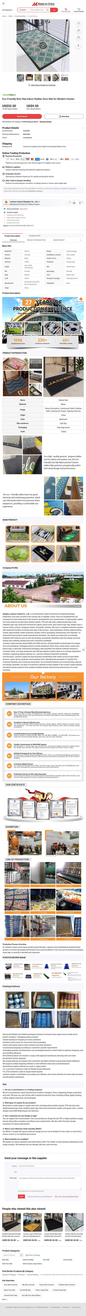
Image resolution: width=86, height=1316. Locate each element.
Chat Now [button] (65, 116)
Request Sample (46, 122)
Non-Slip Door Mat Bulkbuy (31, 1295)
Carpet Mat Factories (46, 1285)
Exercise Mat (67, 1260)
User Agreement (55, 1307)
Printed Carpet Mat (59, 1290)
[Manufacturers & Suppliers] (43, 4)
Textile (10, 16)
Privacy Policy (76, 1307)
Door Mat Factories (10, 1285)
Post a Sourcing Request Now (66, 1196)
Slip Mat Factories (28, 1285)
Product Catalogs (34, 1255)
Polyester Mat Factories (67, 1285)
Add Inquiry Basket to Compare (43, 85)
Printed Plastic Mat (10, 1295)
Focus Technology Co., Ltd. (28, 1307)
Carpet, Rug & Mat (20, 16)
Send (21, 1196)
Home (4, 16)
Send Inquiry (22, 116)
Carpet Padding (32, 16)
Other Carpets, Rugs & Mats (32, 1264)
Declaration (66, 1307)
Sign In (5, 225)
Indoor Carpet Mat (41, 1290)
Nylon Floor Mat (9, 1290)
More (4, 1299)
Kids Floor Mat (7, 1264)
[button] (76, 240)
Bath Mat (5, 1260)
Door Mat (46, 1260)
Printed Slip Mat (25, 1290)
